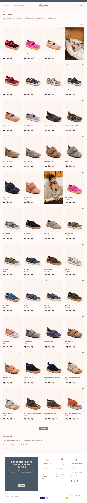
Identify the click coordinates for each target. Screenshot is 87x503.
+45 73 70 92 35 (74, 471)
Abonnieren (22, 485)
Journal (43, 478)
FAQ (57, 471)
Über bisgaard (45, 471)
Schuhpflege (45, 476)
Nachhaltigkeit (45, 473)
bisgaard (10, 498)
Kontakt (58, 476)
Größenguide (45, 474)
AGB (57, 473)
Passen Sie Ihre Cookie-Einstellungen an (12, 496)
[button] (78, 5)
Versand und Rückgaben (61, 474)
